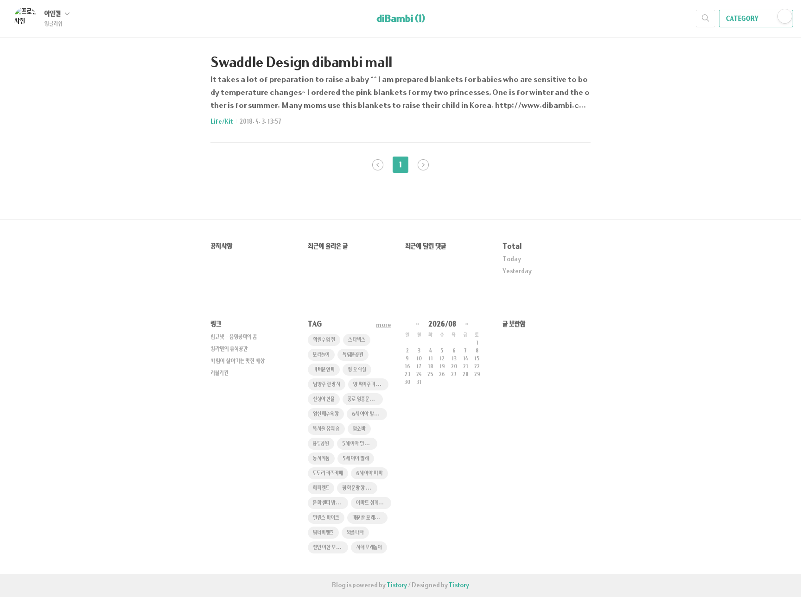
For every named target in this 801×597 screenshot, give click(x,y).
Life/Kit (221, 122)
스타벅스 (356, 340)
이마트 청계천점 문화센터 (373, 503)
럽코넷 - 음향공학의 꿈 (233, 337)
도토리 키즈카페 (328, 474)
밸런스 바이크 (326, 518)
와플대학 (355, 533)
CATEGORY (742, 19)
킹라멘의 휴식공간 (229, 349)
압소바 (359, 429)
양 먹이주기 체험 (368, 385)
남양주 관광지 (326, 385)
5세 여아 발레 (356, 459)
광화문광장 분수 (358, 488)
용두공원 (321, 444)
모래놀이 (321, 355)
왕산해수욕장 (326, 414)
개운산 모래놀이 (367, 518)
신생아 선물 (324, 399)
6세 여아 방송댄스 (369, 414)
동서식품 (321, 459)
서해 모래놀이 (369, 548)
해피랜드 (321, 488)
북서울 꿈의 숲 (326, 429)
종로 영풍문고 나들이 (365, 399)
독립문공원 (353, 355)
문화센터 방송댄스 (330, 503)
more (383, 325)
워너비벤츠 (323, 533)
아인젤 (53, 14)
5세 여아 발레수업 (359, 444)
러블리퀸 (219, 373)
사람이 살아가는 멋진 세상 (237, 361)
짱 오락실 (357, 370)
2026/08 (442, 324)
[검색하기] (705, 18)
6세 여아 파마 (369, 474)
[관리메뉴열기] (785, 16)
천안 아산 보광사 (329, 548)
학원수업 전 (324, 340)
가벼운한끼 (324, 370)
